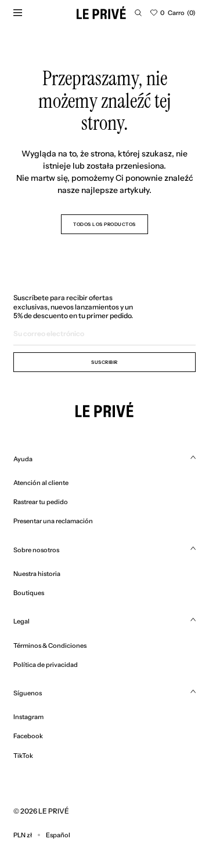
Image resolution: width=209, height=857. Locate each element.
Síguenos (27, 693)
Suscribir (104, 362)
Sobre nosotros (36, 550)
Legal (21, 621)
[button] (138, 13)
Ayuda (23, 459)
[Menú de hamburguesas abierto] (17, 12)
